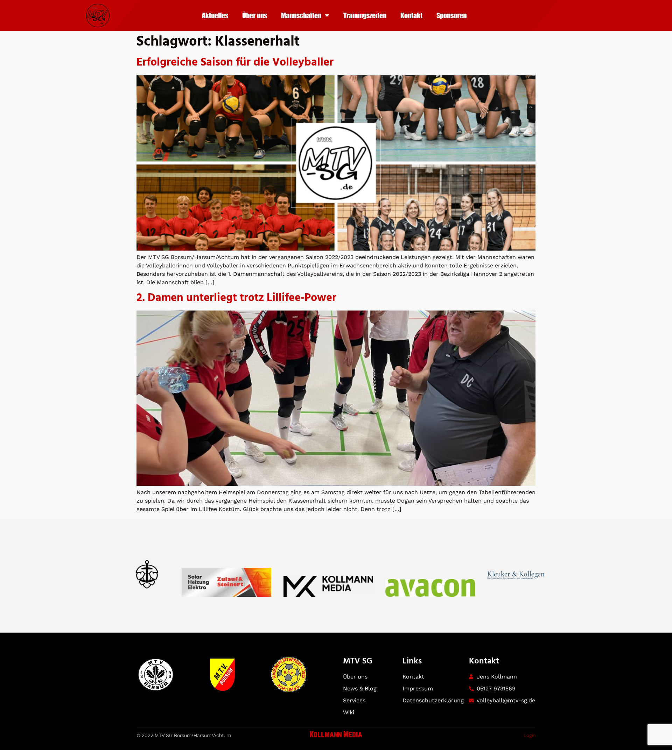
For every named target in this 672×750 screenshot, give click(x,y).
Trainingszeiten (364, 15)
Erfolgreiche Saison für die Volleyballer (235, 62)
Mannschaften (301, 15)
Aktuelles (215, 15)
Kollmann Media (336, 735)
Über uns (254, 15)
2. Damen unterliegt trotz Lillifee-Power (236, 298)
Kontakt (411, 15)
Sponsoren (451, 15)
